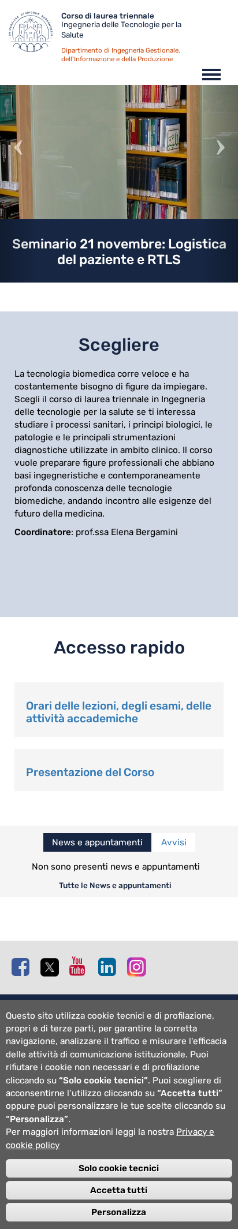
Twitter (52, 967)
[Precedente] (18, 184)
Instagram (138, 966)
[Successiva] (220, 184)
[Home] (35, 35)
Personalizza (118, 1212)
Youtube (80, 966)
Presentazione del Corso (90, 772)
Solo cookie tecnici (119, 1168)
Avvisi (174, 842)
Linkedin (109, 966)
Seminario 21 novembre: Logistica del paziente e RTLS (119, 252)
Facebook (23, 966)
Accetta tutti (118, 1190)
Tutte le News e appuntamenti (115, 885)
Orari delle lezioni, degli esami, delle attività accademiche (118, 712)
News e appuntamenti (97, 842)
